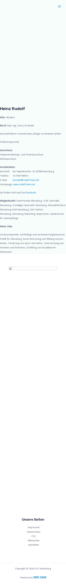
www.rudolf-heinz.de (24, 184)
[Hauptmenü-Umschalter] (59, 6)
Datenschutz (33, 531)
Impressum (34, 527)
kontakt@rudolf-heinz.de (26, 180)
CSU (33, 536)
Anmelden (33, 544)
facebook (31, 192)
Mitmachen (34, 540)
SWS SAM (39, 577)
